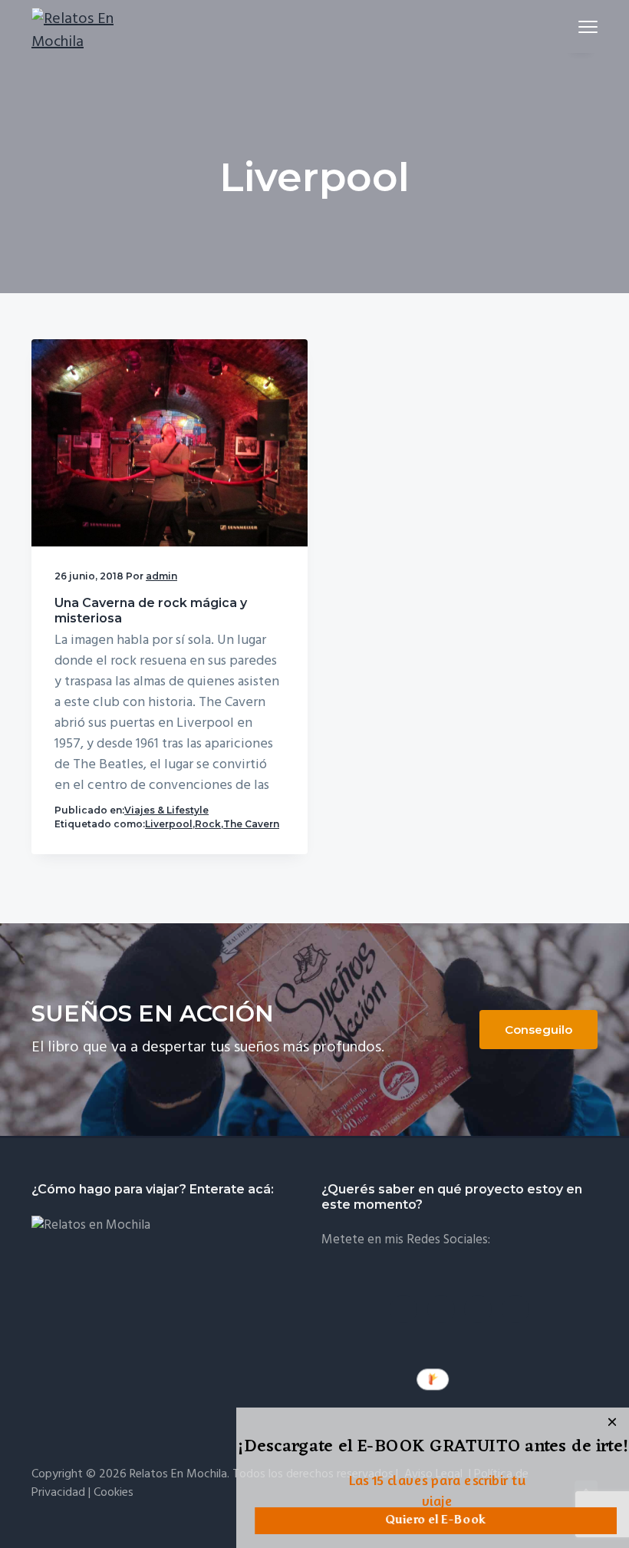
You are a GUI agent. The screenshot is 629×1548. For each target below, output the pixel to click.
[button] (433, 1448)
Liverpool (169, 824)
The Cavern (251, 824)
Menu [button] (570, 26)
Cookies (113, 1493)
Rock (208, 824)
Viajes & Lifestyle (166, 810)
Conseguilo (538, 1029)
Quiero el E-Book (435, 1520)
